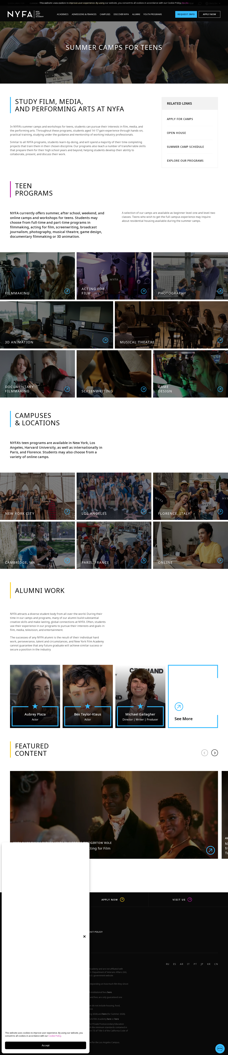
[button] (84, 936)
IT (188, 964)
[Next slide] (214, 752)
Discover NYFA (121, 14)
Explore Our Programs (185, 160)
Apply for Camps (180, 119)
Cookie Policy (54, 1035)
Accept (45, 1045)
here (109, 992)
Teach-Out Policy (92, 931)
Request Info (186, 14)
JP (202, 964)
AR (181, 964)
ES (174, 964)
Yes (183, 2)
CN (216, 964)
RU (167, 964)
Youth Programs (152, 14)
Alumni (136, 14)
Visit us (179, 899)
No (187, 2)
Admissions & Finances (84, 14)
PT (195, 964)
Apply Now (209, 14)
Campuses (105, 14)
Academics (62, 14)
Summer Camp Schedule (185, 147)
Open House (176, 133)
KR (208, 964)
